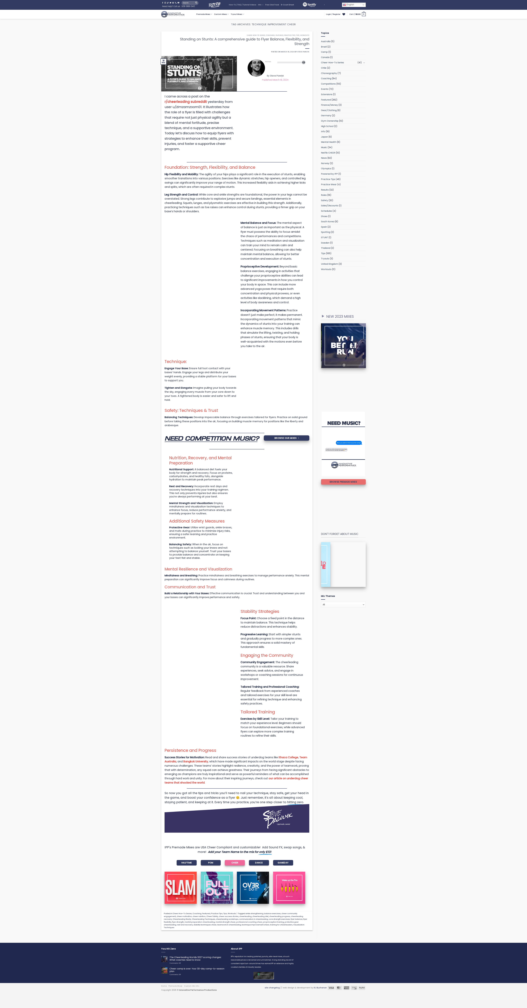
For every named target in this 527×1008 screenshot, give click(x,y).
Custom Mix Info (191, 986)
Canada (325, 57)
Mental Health (328, 142)
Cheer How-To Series (256, 35)
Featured (279, 35)
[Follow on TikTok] (168, 3)
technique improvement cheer (255, 925)
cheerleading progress (279, 916)
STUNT (324, 237)
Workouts (304, 35)
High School (327, 126)
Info (259, 5)
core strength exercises (279, 919)
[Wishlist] (343, 14)
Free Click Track (272, 5)
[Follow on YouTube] (178, 3)
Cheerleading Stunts (182, 919)
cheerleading (245, 916)
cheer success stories (229, 916)
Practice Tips (289, 35)
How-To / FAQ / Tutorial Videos (242, 5)
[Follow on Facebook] (162, 3)
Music (324, 147)
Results (325, 189)
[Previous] (319, 345)
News (324, 158)
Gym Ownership (329, 120)
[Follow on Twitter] (170, 3)
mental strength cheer (226, 922)
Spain (324, 226)
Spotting (325, 232)
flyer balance (296, 919)
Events (324, 89)
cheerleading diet (260, 916)
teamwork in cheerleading (229, 925)
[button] (357, 14)
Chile (323, 67)
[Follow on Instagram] (165, 3)
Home (164, 986)
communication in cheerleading (253, 919)
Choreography (329, 73)
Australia (325, 41)
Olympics (326, 168)
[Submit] (196, 3)
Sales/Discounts (329, 205)
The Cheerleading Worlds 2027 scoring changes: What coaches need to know (195, 958)
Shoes (324, 216)
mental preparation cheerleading (200, 922)
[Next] (367, 345)
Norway (325, 163)
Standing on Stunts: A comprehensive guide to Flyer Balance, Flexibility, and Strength (244, 41)
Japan (324, 136)
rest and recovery (185, 925)
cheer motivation (184, 916)
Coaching (270, 35)
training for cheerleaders (281, 925)
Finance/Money (329, 105)
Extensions (326, 94)
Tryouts (325, 258)
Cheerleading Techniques (203, 919)
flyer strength (178, 922)
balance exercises (272, 913)
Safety (324, 200)
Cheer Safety (212, 916)
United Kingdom (329, 264)
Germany (326, 115)
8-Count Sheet (287, 5)
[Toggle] (364, 62)
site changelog (272, 987)
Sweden (325, 242)
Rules (324, 195)
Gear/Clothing (329, 110)
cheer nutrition (199, 916)
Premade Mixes (203, 14)
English (350, 5)
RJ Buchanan (320, 987)
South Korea (327, 221)
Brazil (324, 46)
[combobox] (343, 604)
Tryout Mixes (236, 14)
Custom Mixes (220, 14)
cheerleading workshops (227, 919)
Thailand (325, 248)
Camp (324, 52)
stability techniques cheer (205, 925)
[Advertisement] (343, 292)
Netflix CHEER (328, 152)
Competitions (328, 83)
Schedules (326, 211)
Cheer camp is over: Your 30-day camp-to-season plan (196, 970)
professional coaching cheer (249, 922)
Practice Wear (329, 184)
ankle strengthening (254, 913)
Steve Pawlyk (303, 52)
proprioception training (273, 922)
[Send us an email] (173, 3)
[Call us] (176, 3)
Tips (297, 35)
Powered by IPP (329, 173)
